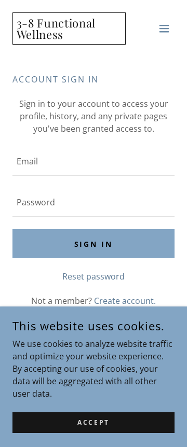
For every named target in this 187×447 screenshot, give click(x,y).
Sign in (93, 244)
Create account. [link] (125, 300)
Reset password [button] (93, 276)
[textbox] (93, 161)
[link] (69, 35)
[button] (164, 28)
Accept (93, 422)
